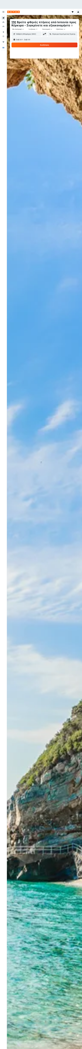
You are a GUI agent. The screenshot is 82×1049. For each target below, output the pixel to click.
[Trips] (3, 42)
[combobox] (47, 29)
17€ (14, 22)
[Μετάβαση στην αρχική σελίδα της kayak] (13, 12)
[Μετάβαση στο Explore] (3, 32)
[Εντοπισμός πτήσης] (3, 36)
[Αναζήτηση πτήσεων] (3, 18)
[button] (3, 12)
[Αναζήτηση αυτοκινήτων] (3, 26)
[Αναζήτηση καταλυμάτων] (3, 22)
